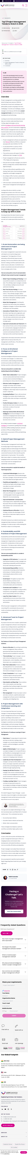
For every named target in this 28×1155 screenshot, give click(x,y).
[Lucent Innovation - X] (11, 1109)
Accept (23, 1152)
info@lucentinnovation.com (20, 1)
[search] (23, 5)
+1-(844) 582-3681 (7, 1)
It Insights (10, 43)
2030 (20, 155)
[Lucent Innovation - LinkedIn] (2, 1109)
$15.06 (8, 142)
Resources (4, 43)
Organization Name (8, 998)
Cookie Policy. (6, 1153)
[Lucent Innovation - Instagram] (8, 1109)
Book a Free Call (8, 1125)
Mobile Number (7, 1008)
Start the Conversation (14, 911)
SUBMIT (14, 1015)
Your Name (5, 993)
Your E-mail (6, 1003)
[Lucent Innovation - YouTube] (5, 1109)
